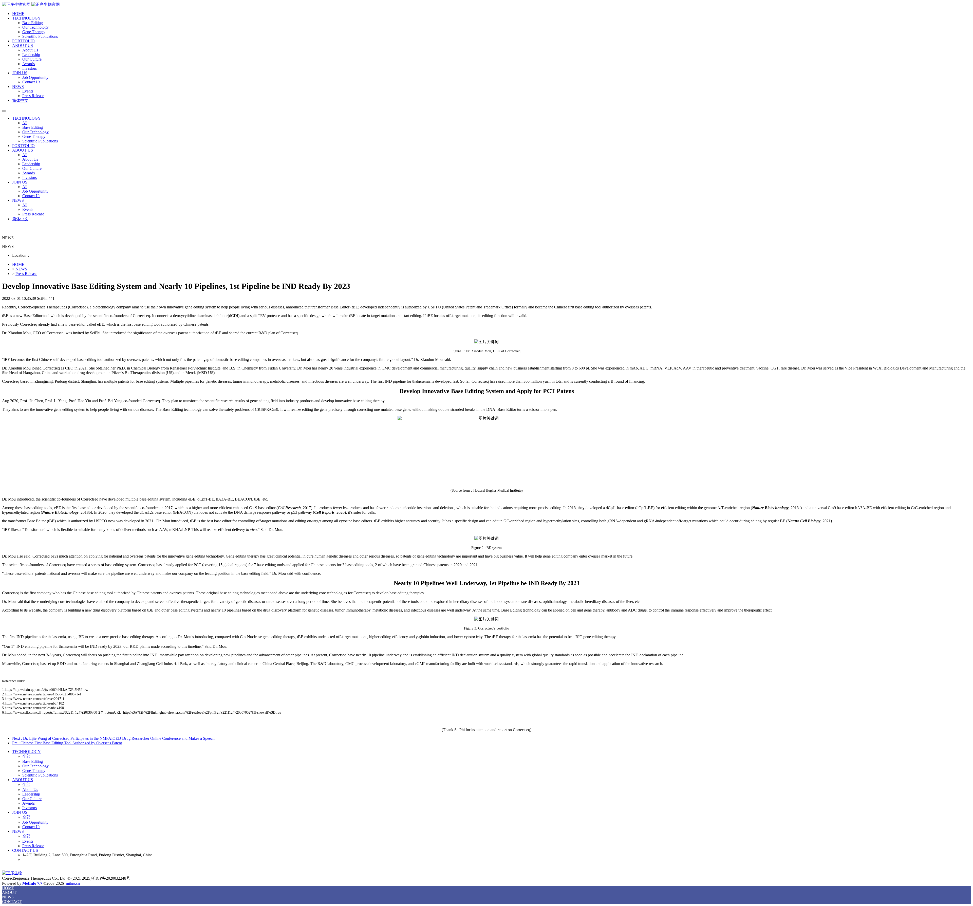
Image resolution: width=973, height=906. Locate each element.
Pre (67, 743)
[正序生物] (486, 4)
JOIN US (19, 73)
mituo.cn (73, 883)
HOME (18, 13)
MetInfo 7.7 (32, 883)
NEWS (18, 86)
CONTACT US (25, 850)
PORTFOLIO (23, 41)
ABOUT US (22, 45)
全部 (26, 756)
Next (113, 738)
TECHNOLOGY (26, 18)
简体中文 (20, 100)
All (24, 123)
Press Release (26, 273)
